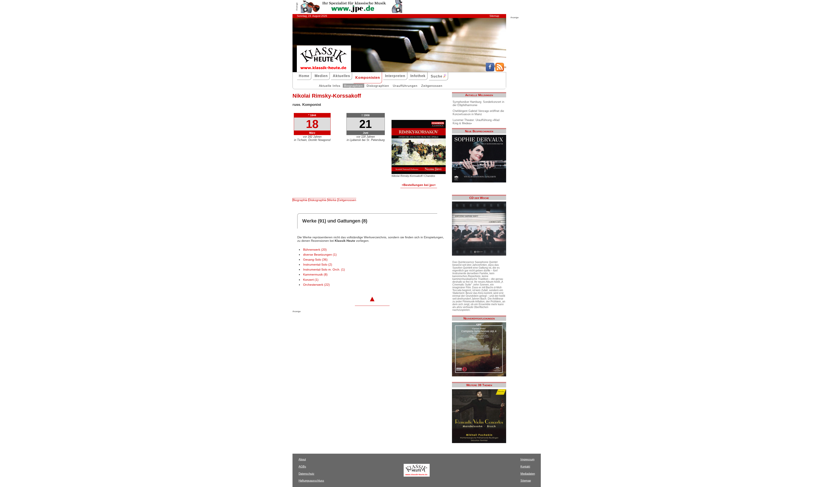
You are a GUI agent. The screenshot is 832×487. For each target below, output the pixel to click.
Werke (332, 200)
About (302, 459)
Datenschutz (306, 473)
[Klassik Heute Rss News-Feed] (499, 70)
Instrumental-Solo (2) (317, 264)
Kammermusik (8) (315, 274)
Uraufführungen (405, 85)
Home (304, 76)
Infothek (418, 76)
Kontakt (525, 466)
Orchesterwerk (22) (316, 284)
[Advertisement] (343, 321)
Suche (437, 76)
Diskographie (318, 200)
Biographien (353, 85)
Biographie (300, 200)
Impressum (527, 459)
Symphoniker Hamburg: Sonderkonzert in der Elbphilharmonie (478, 103)
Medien (321, 76)
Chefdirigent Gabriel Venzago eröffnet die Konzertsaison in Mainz (478, 112)
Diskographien (378, 85)
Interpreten (395, 76)
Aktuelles (341, 76)
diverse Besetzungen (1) (320, 254)
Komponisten (367, 77)
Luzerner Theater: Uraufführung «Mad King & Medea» (476, 121)
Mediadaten (527, 473)
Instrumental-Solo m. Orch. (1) (324, 269)
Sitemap (494, 16)
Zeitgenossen (431, 85)
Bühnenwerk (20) (315, 249)
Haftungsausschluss (311, 480)
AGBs (302, 466)
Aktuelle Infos (329, 85)
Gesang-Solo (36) (315, 259)
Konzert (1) (310, 279)
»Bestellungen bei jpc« (419, 185)
